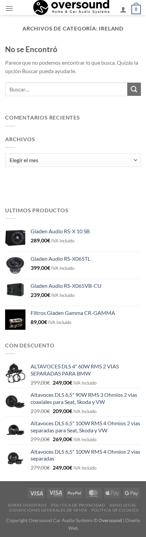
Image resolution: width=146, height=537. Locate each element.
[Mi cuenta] (123, 9)
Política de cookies (115, 510)
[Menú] (9, 8)
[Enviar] (134, 89)
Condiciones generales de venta (48, 510)
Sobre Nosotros (27, 505)
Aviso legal (122, 505)
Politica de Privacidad (78, 505)
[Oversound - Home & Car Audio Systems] (71, 7)
